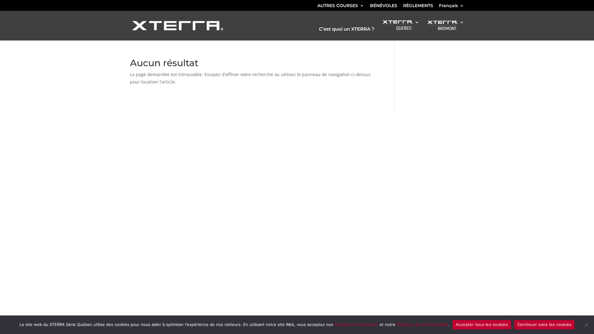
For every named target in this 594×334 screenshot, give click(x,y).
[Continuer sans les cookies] (586, 325)
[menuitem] (451, 7)
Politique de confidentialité (422, 324)
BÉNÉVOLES (383, 5)
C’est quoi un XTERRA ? (346, 29)
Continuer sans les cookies (544, 324)
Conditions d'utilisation (356, 324)
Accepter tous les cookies (482, 324)
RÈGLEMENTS (418, 5)
